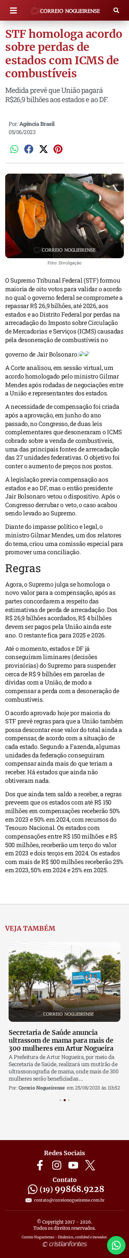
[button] (14, 10)
